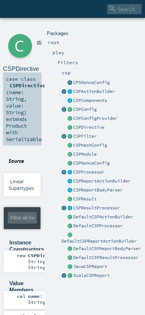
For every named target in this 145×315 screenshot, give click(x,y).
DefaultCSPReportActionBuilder (99, 241)
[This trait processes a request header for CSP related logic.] (70, 172)
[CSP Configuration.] (70, 110)
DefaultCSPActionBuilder (103, 216)
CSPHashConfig (90, 145)
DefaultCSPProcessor (98, 225)
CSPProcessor (88, 172)
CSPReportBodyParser (98, 190)
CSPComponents (90, 100)
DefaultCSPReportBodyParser (107, 248)
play (41, 42)
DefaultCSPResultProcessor (105, 257)
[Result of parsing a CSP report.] (70, 276)
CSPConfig (85, 109)
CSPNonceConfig (91, 163)
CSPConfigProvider (95, 118)
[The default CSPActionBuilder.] (70, 217)
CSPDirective (88, 127)
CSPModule (85, 154)
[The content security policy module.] (70, 155)
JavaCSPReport (90, 266)
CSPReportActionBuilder (101, 181)
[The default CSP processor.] (70, 226)
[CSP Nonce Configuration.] (70, 163)
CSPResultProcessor (96, 207)
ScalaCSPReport (91, 275)
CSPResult (85, 199)
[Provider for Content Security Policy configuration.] (70, 119)
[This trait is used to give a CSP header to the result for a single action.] (70, 92)
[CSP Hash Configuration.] (70, 146)
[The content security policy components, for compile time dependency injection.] (70, 101)
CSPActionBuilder (94, 91)
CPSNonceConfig (91, 82)
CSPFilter (85, 136)
